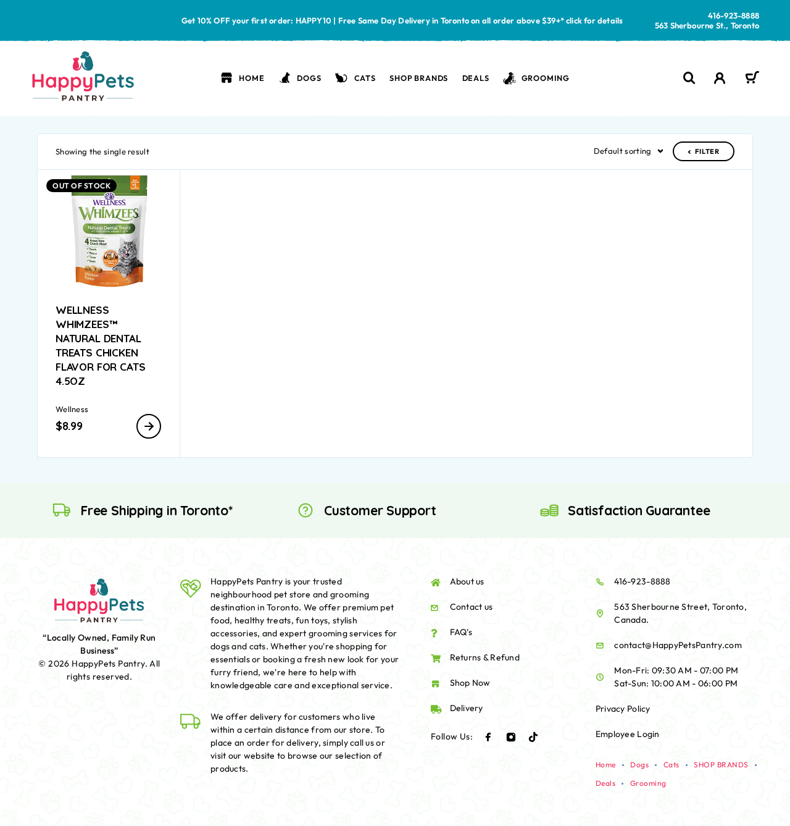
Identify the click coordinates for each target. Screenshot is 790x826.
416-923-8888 (733, 15)
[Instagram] (511, 737)
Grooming (546, 78)
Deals (475, 78)
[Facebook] (488, 737)
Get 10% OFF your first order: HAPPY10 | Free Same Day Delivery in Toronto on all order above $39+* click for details (402, 20)
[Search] (689, 78)
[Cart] (752, 79)
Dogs (309, 78)
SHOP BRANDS (418, 78)
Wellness (72, 409)
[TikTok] (533, 737)
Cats (365, 78)
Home (251, 78)
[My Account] (720, 78)
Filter (707, 151)
